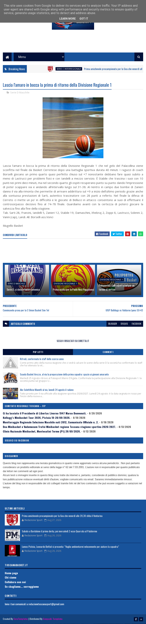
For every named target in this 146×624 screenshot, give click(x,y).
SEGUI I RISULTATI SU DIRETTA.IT (73, 341)
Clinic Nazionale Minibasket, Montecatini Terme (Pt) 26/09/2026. (42, 431)
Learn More (67, 18)
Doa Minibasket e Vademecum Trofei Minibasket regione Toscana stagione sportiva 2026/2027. (59, 427)
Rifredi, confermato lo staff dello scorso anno (42, 359)
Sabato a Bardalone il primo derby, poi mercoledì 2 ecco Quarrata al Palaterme (59, 531)
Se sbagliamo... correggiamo (22, 586)
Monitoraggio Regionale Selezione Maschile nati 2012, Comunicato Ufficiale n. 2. (50, 422)
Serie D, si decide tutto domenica (23, 289)
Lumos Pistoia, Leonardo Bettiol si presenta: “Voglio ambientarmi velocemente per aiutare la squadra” (70, 546)
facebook (136, 323)
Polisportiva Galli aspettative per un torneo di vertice (116, 287)
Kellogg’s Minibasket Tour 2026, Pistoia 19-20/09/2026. (36, 418)
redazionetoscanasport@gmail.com (46, 604)
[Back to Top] (141, 619)
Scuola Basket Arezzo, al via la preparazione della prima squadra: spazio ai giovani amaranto (64, 374)
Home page (11, 573)
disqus (124, 323)
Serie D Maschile (19, 92)
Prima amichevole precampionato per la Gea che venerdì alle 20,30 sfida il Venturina (62, 516)
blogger (112, 323)
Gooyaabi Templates (53, 618)
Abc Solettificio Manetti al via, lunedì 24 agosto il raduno (47, 390)
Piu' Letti (38, 352)
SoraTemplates (20, 618)
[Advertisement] (73, 43)
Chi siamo (10, 577)
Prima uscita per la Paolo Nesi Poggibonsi (73, 289)
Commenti (108, 352)
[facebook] (136, 619)
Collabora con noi (15, 582)
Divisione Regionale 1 (65, 283)
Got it (83, 18)
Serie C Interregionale (61, 69)
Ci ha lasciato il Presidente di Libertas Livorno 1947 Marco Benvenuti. (44, 413)
